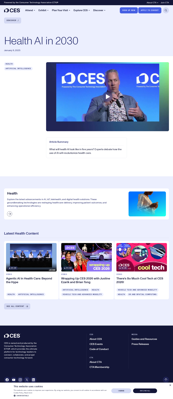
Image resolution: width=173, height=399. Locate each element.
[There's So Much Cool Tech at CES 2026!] (141, 270)
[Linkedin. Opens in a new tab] (33, 380)
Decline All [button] (145, 391)
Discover (11, 20)
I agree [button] (121, 391)
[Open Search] (166, 10)
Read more (28, 393)
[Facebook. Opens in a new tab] (7, 380)
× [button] (170, 385)
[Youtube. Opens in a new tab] (14, 380)
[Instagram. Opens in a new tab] (20, 380)
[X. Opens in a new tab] (27, 380)
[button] (61, 395)
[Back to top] (166, 380)
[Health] (86, 203)
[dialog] (86, 391)
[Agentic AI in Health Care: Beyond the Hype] (31, 270)
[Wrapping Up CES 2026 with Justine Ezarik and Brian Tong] (86, 270)
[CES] (12, 10)
